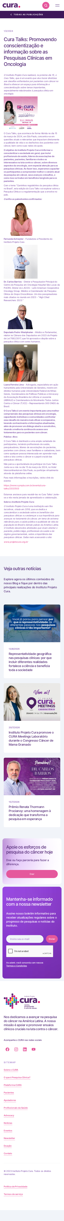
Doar (32, 874)
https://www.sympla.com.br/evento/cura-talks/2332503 (25, 487)
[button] (57, 5)
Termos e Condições (16, 965)
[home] (11, 5)
